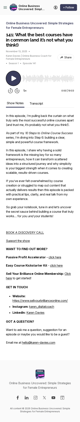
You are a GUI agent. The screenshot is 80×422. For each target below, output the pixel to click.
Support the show (18, 241)
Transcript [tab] (36, 103)
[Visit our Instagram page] (35, 398)
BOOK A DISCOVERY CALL (25, 232)
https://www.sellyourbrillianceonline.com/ (40, 300)
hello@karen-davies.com (38, 342)
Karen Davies (35, 312)
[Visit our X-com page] (44, 398)
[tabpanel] (40, 231)
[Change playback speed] (25, 90)
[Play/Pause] (13, 78)
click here (55, 257)
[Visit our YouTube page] (53, 398)
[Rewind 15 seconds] (10, 90)
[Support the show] (55, 7)
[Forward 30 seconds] (17, 90)
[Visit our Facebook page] (18, 398)
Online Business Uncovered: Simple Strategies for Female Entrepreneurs (31, 7)
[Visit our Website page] (62, 398)
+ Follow (68, 7)
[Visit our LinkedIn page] (26, 398)
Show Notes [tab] (15, 103)
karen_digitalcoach (41, 306)
